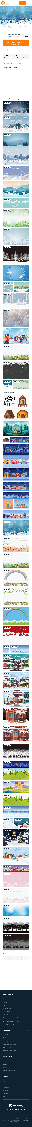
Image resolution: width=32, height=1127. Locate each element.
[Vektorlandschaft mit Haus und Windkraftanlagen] (16, 860)
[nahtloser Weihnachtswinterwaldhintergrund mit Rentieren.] (16, 310)
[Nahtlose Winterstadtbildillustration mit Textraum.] (16, 700)
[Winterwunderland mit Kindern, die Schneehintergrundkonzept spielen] (16, 345)
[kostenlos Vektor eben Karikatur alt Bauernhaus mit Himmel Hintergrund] (10, 569)
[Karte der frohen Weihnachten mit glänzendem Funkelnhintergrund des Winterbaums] (7, 394)
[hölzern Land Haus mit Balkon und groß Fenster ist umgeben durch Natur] (6, 486)
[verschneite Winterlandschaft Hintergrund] (16, 188)
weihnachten (8, 1042)
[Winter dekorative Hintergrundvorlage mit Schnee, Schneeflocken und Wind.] (16, 235)
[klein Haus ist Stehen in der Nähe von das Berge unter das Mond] (9, 420)
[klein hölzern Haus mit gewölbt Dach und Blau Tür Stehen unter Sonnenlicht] (8, 558)
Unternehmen (7, 1092)
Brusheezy (6, 1083)
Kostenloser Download (16, 43)
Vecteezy (5, 1086)
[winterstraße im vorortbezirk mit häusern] (16, 952)
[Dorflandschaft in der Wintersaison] (16, 156)
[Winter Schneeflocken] (16, 380)
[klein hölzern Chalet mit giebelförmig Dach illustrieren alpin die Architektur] (9, 447)
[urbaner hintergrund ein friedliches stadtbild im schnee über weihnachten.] (16, 754)
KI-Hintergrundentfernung (11, 1107)
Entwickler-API (7, 1099)
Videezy (5, 1089)
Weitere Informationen (10, 66)
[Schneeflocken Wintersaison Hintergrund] (16, 272)
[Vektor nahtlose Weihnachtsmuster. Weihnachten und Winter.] (8, 286)
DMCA (4, 1124)
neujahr (18, 1042)
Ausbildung (6, 1096)
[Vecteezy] (3, 3)
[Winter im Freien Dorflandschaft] (10, 297)
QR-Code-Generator (9, 1110)
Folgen (26, 36)
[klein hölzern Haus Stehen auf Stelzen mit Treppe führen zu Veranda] (9, 434)
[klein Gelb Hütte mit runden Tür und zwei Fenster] (9, 460)
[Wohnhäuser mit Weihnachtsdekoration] (16, 837)
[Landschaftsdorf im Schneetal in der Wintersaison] (16, 123)
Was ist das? (18, 63)
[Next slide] (25, 1042)
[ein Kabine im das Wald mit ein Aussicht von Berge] (16, 474)
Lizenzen (5, 1121)
